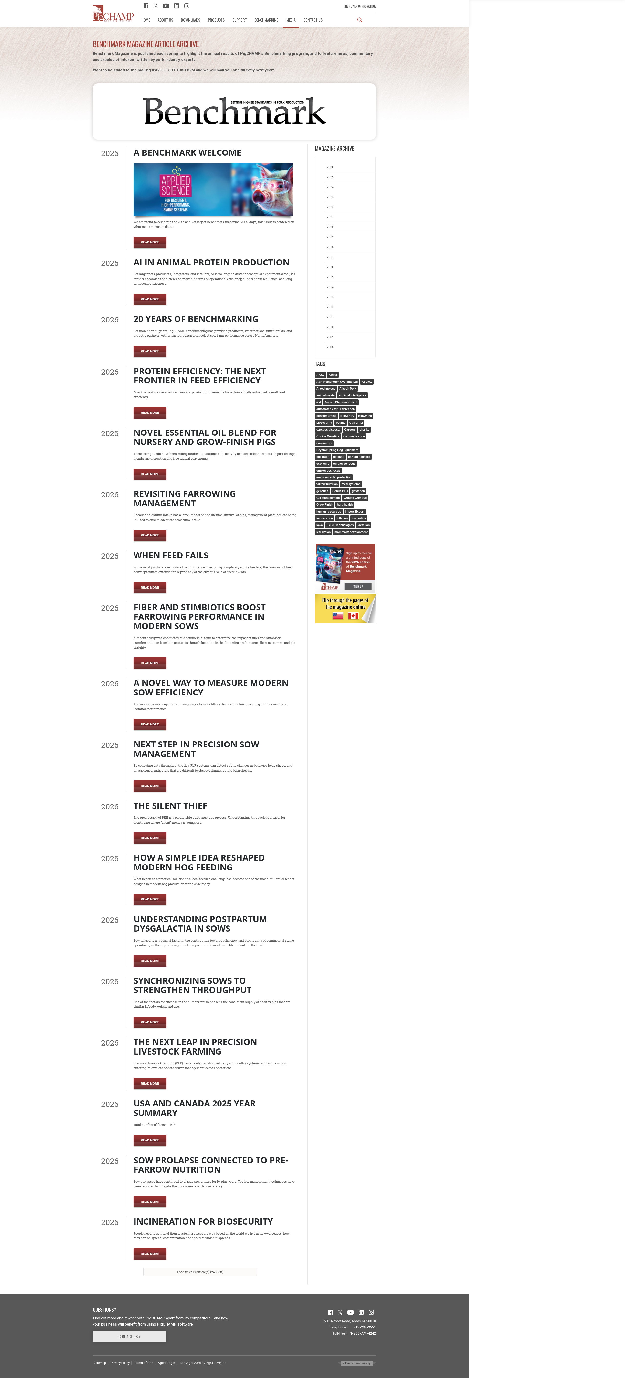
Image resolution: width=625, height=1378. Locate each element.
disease (338, 457)
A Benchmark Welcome (187, 152)
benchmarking (326, 416)
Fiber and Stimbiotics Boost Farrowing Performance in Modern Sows (200, 616)
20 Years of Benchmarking (196, 318)
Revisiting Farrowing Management (185, 498)
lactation (364, 525)
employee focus (344, 463)
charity (364, 429)
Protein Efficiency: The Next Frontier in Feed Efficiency (200, 375)
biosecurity (324, 422)
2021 (330, 217)
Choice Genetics (327, 436)
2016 (330, 267)
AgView (367, 381)
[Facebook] (146, 5)
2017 (330, 257)
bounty (340, 422)
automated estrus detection (335, 409)
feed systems (351, 484)
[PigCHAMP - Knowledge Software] (113, 13)
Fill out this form (178, 70)
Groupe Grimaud (355, 498)
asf (318, 402)
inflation (342, 518)
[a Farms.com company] (357, 1363)
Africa (333, 375)
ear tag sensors (359, 457)
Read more (150, 242)
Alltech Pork (347, 388)
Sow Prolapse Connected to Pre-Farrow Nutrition (211, 1164)
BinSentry (347, 416)
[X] (155, 5)
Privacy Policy (120, 1363)
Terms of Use (143, 1363)
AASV (320, 375)
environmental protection (333, 477)
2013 (330, 297)
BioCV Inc (365, 416)
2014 (330, 287)
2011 (330, 317)
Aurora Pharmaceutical (341, 402)
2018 (330, 247)
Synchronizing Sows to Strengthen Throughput (192, 985)
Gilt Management (328, 498)
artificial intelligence (352, 395)
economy (322, 463)
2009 (330, 337)
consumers (324, 443)
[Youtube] (166, 5)
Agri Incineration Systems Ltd (337, 381)
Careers (350, 429)
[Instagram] (186, 5)
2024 (330, 187)
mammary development (351, 532)
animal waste (325, 395)
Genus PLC (340, 491)
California (356, 422)
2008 (330, 347)
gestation (358, 491)
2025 (330, 177)
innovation (359, 518)
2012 (330, 307)
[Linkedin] (176, 5)
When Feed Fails (171, 555)
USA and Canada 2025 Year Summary (195, 1107)
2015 (330, 277)
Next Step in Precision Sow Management (196, 748)
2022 (330, 207)
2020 (330, 227)
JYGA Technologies (340, 525)
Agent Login (166, 1363)
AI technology (325, 388)
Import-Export (354, 511)
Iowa (319, 525)
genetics (322, 491)
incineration (324, 518)
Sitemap (100, 1363)
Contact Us (128, 1336)
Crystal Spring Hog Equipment (337, 450)
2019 (330, 237)
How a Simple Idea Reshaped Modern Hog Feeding (199, 862)
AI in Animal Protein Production (212, 262)
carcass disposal (328, 429)
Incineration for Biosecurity (203, 1221)
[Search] (359, 19)
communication (354, 436)
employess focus (328, 470)
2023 (330, 197)
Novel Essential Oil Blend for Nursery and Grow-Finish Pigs (205, 437)
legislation (323, 532)
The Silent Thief (170, 805)
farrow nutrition (327, 484)
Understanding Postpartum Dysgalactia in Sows (200, 923)
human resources (328, 511)
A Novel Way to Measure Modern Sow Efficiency (211, 687)
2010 (330, 327)
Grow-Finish (324, 504)
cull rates (322, 457)
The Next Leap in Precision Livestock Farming (195, 1046)
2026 (330, 167)
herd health (345, 504)
